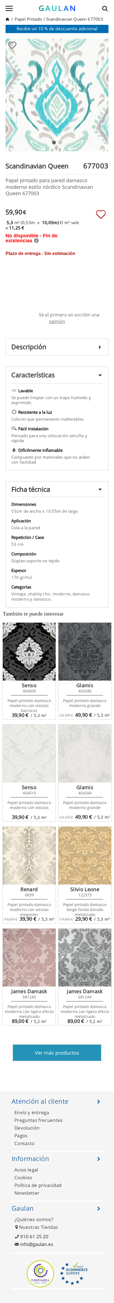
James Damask (29, 991)
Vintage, (19, 594)
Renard (29, 889)
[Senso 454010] (29, 754)
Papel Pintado (28, 19)
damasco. (42, 599)
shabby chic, (40, 594)
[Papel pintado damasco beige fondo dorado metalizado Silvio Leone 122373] (84, 856)
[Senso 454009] (29, 652)
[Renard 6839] (29, 856)
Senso (29, 685)
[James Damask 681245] (29, 958)
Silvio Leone (84, 889)
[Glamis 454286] (84, 652)
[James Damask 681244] (84, 958)
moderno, (62, 594)
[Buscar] (106, 8)
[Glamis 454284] (84, 754)
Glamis (84, 685)
